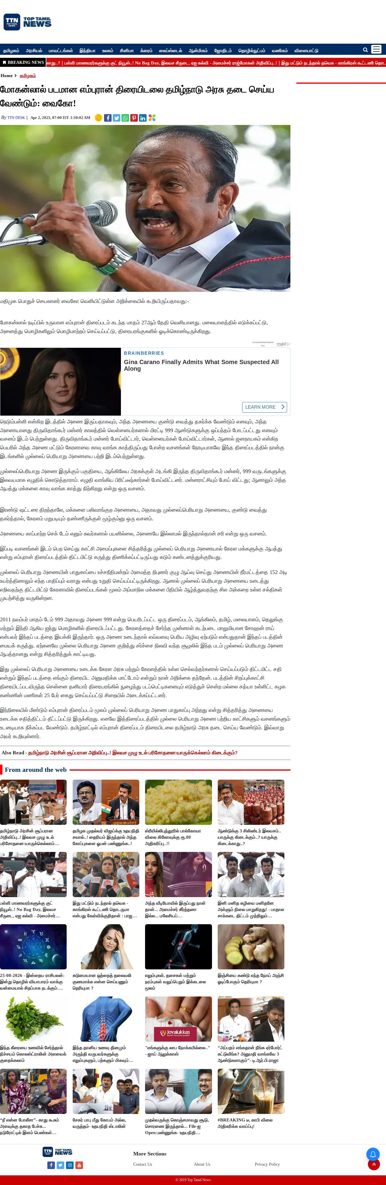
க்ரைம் (147, 50)
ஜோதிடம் (223, 50)
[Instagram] (70, 1165)
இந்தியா (88, 50)
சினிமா (127, 50)
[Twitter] (60, 1165)
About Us (202, 1164)
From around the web (36, 769)
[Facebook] (51, 1165)
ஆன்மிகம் (198, 50)
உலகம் (107, 50)
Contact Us (142, 1164)
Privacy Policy (267, 1164)
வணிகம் (280, 50)
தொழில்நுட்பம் (252, 50)
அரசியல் (34, 50)
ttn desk (16, 118)
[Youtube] (79, 1165)
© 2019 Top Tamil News (193, 1180)
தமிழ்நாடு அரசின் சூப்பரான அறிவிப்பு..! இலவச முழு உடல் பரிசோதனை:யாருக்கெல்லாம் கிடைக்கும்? (133, 753)
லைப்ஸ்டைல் (170, 50)
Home (7, 75)
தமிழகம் (11, 50)
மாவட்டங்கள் (61, 50)
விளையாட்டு (306, 50)
